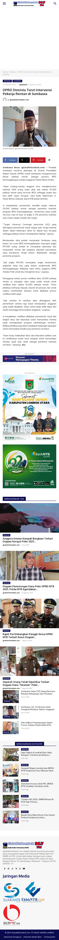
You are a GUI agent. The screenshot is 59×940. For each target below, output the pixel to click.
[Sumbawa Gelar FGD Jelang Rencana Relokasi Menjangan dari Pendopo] (11, 696)
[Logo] (29, 3)
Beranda (5, 72)
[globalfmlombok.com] (5, 100)
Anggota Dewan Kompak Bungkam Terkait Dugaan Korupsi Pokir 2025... (28, 540)
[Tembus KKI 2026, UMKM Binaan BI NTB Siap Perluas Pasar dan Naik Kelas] (11, 801)
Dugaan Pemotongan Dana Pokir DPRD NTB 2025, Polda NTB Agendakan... (28, 588)
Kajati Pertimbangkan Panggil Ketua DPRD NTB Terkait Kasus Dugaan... (28, 636)
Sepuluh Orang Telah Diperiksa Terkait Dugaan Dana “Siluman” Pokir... (26, 683)
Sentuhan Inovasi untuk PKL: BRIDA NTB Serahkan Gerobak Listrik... (37, 784)
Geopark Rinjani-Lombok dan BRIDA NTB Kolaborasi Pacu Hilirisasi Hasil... (38, 769)
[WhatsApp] (20, 869)
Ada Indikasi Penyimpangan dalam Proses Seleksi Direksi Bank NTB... (36, 723)
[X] (16, 869)
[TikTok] (12, 869)
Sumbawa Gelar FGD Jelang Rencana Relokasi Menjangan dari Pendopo (38, 692)
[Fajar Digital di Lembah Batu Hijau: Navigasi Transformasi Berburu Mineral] (11, 754)
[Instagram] (8, 869)
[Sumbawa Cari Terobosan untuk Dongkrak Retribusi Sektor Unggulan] (11, 712)
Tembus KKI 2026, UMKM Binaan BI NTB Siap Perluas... (37, 800)
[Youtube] (24, 869)
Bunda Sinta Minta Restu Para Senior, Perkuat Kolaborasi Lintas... (38, 816)
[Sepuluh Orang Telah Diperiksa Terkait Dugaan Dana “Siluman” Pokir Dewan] (29, 661)
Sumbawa (17, 81)
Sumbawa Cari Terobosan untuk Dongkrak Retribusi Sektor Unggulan (37, 708)
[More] (49, 160)
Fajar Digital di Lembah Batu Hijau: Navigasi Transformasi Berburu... (36, 753)
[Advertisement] (29, 38)
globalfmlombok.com (19, 100)
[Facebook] (5, 869)
